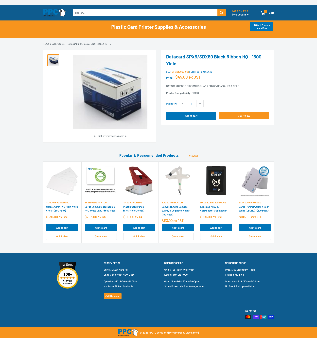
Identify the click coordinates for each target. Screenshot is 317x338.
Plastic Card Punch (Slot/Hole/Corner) (133, 208)
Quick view (62, 236)
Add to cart (191, 115)
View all (193, 155)
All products (58, 43)
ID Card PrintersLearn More (262, 27)
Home (46, 43)
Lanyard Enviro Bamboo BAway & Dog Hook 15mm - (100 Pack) (176, 210)
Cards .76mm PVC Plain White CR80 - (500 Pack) (62, 208)
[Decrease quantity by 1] (182, 103)
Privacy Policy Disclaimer (183, 332)
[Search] (221, 12)
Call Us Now (112, 296)
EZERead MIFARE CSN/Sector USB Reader (213, 208)
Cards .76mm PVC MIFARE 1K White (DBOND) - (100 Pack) (254, 208)
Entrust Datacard (201, 71)
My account (239, 14)
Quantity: (171, 103)
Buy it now (244, 115)
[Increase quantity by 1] (199, 103)
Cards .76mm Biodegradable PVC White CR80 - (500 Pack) (100, 208)
